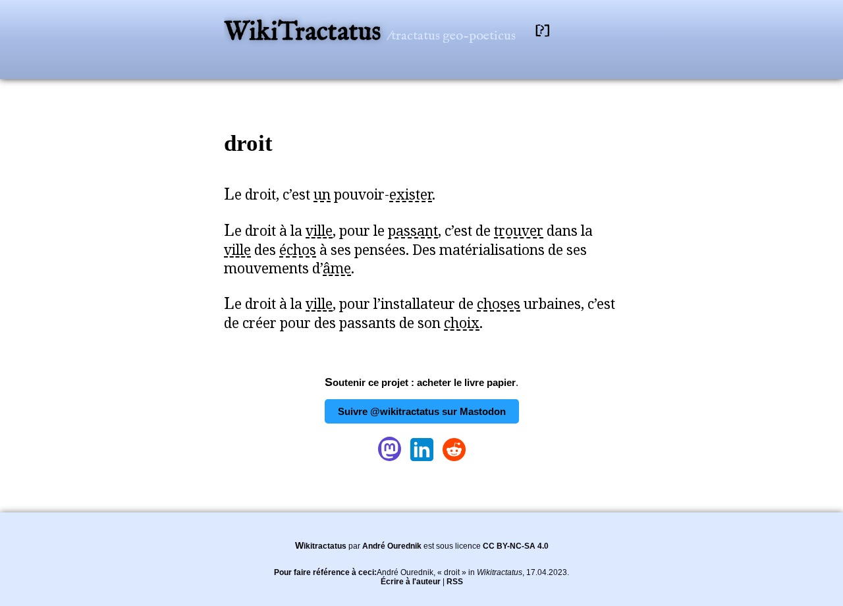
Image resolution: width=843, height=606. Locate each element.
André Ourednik (392, 546)
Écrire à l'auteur (411, 581)
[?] (542, 30)
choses (498, 303)
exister (410, 194)
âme (337, 268)
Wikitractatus (320, 546)
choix (461, 323)
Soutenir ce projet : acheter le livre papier (420, 382)
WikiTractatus (305, 32)
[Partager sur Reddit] (454, 460)
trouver (518, 230)
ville (319, 230)
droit (248, 143)
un (322, 194)
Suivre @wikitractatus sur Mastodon (422, 411)
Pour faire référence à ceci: (325, 572)
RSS (455, 581)
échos (297, 249)
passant (413, 230)
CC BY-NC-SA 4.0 (516, 546)
